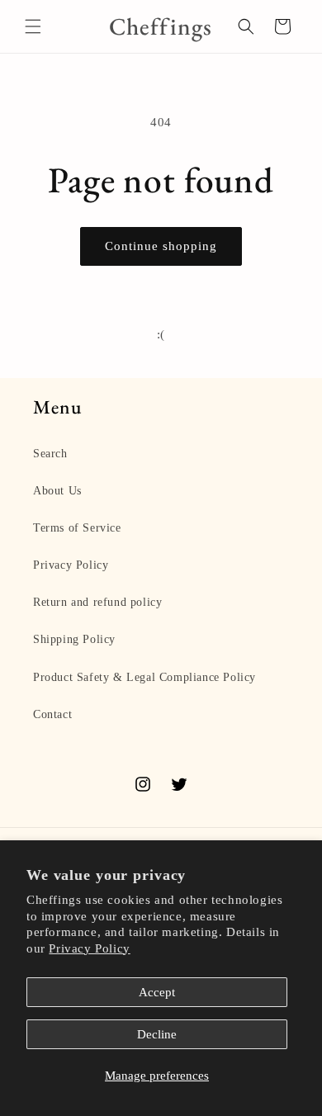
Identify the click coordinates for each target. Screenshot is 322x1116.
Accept (157, 992)
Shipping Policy (74, 639)
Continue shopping (161, 246)
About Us (57, 491)
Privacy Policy (89, 948)
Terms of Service (77, 528)
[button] (33, 26)
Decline (157, 1034)
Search (50, 453)
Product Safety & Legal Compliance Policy (144, 677)
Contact (52, 714)
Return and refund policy (97, 602)
